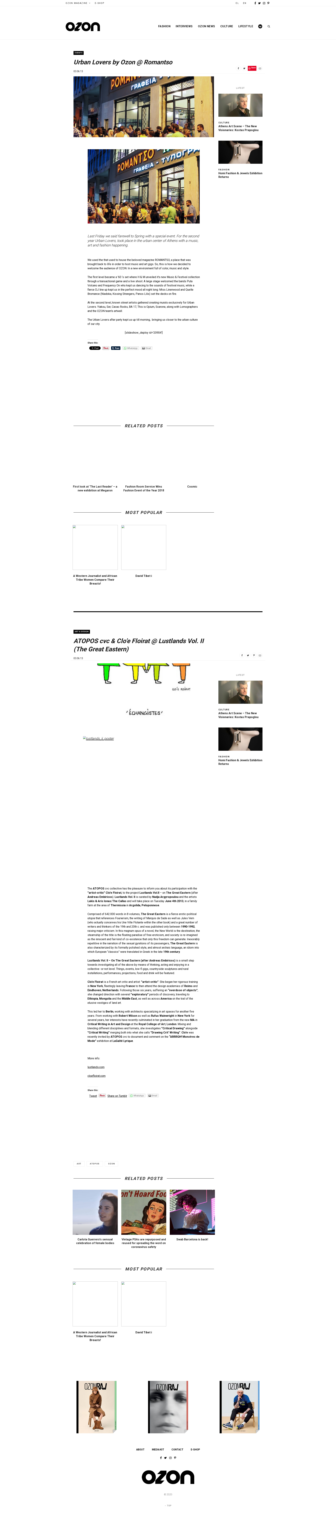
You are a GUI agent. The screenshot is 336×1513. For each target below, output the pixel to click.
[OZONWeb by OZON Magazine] (83, 26)
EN (244, 3)
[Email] (259, 68)
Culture (226, 26)
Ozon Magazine (77, 3)
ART (79, 1164)
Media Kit (158, 1449)
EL (237, 3)
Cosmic (192, 486)
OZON (111, 1164)
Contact (177, 1449)
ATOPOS (95, 1164)
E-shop (195, 1449)
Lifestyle (245, 26)
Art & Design (82, 632)
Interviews (184, 26)
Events (78, 53)
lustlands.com (96, 1067)
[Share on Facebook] (238, 68)
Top (168, 1505)
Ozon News (206, 26)
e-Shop (99, 3)
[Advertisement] (144, 378)
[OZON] (168, 1484)
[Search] (267, 26)
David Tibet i (143, 576)
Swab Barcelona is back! (192, 1239)
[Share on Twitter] (244, 68)
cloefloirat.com (97, 1076)
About (140, 1449)
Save (253, 67)
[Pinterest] (254, 655)
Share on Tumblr (117, 1096)
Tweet (93, 1096)
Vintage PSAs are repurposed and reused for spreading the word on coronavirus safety (144, 1243)
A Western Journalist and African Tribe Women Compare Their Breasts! (95, 579)
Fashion (164, 26)
